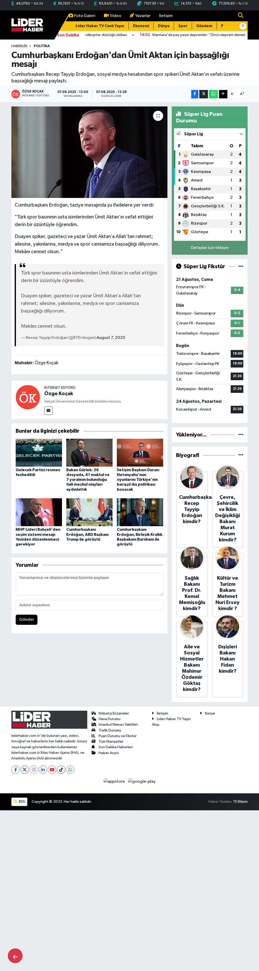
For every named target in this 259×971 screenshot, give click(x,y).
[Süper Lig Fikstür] (241, 266)
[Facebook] (15, 769)
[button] (242, 26)
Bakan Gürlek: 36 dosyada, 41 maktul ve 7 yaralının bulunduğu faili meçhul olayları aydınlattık (88, 479)
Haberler (19, 46)
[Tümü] (241, 435)
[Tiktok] (61, 769)
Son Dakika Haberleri (116, 747)
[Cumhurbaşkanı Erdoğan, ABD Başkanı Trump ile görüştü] (89, 512)
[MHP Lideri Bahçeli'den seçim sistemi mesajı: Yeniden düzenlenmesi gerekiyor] (39, 512)
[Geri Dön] (15, 955)
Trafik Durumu (110, 730)
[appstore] (114, 781)
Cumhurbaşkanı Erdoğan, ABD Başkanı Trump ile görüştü (87, 534)
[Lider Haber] (27, 25)
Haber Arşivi (109, 753)
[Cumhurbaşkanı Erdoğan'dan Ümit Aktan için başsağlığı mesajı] (89, 152)
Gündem (204, 26)
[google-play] (142, 781)
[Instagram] (34, 769)
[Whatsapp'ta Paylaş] (213, 94)
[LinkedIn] (43, 769)
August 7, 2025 (110, 338)
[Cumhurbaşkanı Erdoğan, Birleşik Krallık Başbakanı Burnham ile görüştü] (140, 512)
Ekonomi (141, 26)
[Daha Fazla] (223, 94)
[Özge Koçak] (28, 397)
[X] (24, 769)
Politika (42, 46)
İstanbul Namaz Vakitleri (118, 724)
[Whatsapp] (70, 769)
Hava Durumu (109, 719)
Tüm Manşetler (111, 741)
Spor (182, 26)
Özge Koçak (58, 393)
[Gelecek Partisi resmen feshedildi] (39, 452)
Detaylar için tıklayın (210, 248)
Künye (210, 713)
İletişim (166, 16)
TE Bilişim (240, 801)
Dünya (163, 26)
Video (115, 16)
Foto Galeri (84, 16)
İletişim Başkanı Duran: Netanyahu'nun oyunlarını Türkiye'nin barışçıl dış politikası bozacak (138, 479)
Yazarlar (142, 16)
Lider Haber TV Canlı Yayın (100, 26)
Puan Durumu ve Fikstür (118, 736)
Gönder (26, 619)
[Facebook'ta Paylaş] (194, 94)
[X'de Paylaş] (203, 94)
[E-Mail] (48, 411)
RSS (21, 801)
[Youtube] (52, 769)
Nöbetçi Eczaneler (114, 713)
